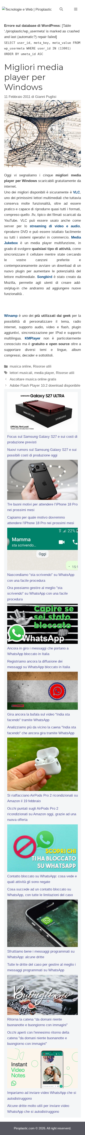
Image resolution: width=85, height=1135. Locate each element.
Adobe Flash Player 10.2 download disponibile (45, 385)
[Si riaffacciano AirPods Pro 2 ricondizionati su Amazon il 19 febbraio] (42, 765)
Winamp (11, 316)
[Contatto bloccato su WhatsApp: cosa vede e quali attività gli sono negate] (42, 848)
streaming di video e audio (55, 226)
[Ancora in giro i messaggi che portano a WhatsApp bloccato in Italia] (42, 625)
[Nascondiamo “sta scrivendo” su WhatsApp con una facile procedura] (42, 550)
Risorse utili (42, 366)
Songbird (44, 277)
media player (44, 373)
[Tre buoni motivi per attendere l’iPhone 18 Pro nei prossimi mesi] (42, 481)
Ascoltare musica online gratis (33, 379)
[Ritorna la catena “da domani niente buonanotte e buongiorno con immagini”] (42, 996)
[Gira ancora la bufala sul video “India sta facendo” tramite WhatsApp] (42, 692)
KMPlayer (32, 338)
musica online (20, 366)
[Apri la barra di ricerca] (61, 9)
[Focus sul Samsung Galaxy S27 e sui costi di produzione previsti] (42, 413)
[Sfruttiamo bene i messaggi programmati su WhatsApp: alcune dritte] (42, 924)
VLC (76, 192)
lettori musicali (21, 373)
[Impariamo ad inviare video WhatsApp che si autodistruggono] (42, 1069)
